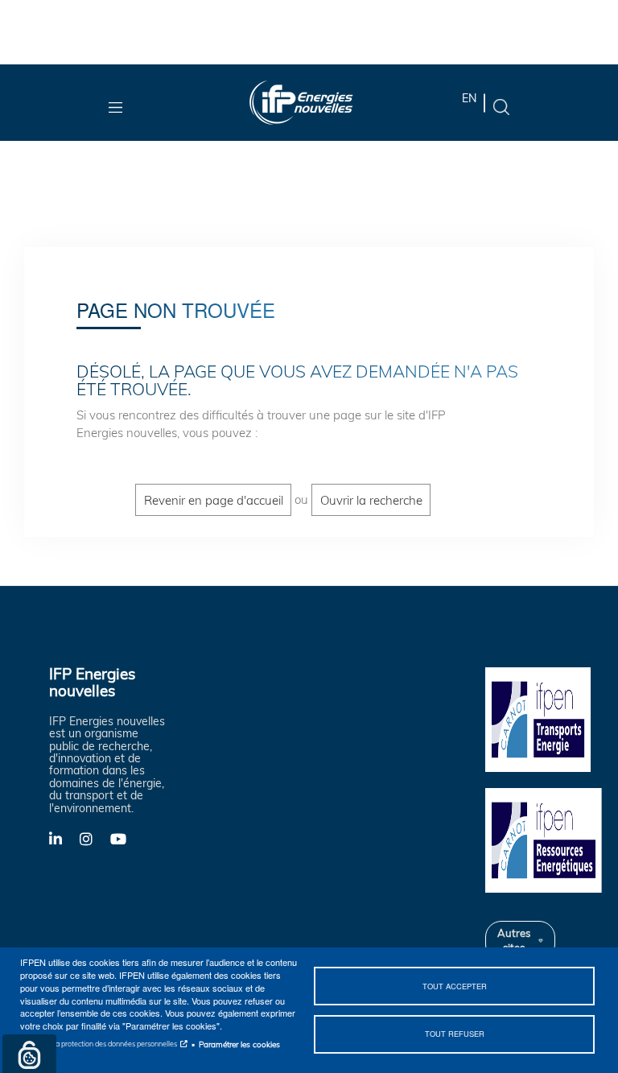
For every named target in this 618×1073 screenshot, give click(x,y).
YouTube (125, 838)
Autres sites (513, 940)
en (469, 98)
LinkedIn (64, 838)
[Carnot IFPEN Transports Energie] (545, 718)
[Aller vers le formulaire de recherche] (501, 106)
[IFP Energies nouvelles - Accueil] (301, 102)
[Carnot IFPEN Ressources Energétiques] (545, 839)
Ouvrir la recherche (371, 499)
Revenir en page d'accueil (213, 499)
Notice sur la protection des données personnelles (98, 1043)
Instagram (95, 838)
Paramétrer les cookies (239, 1044)
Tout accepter (454, 986)
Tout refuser (454, 1033)
